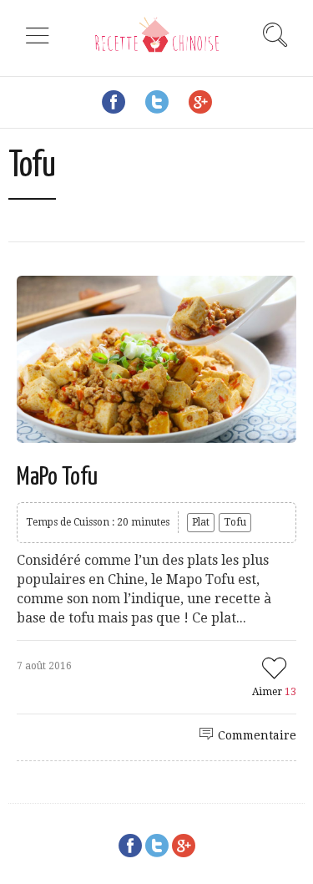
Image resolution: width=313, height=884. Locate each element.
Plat (201, 522)
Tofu (235, 522)
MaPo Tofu (57, 477)
